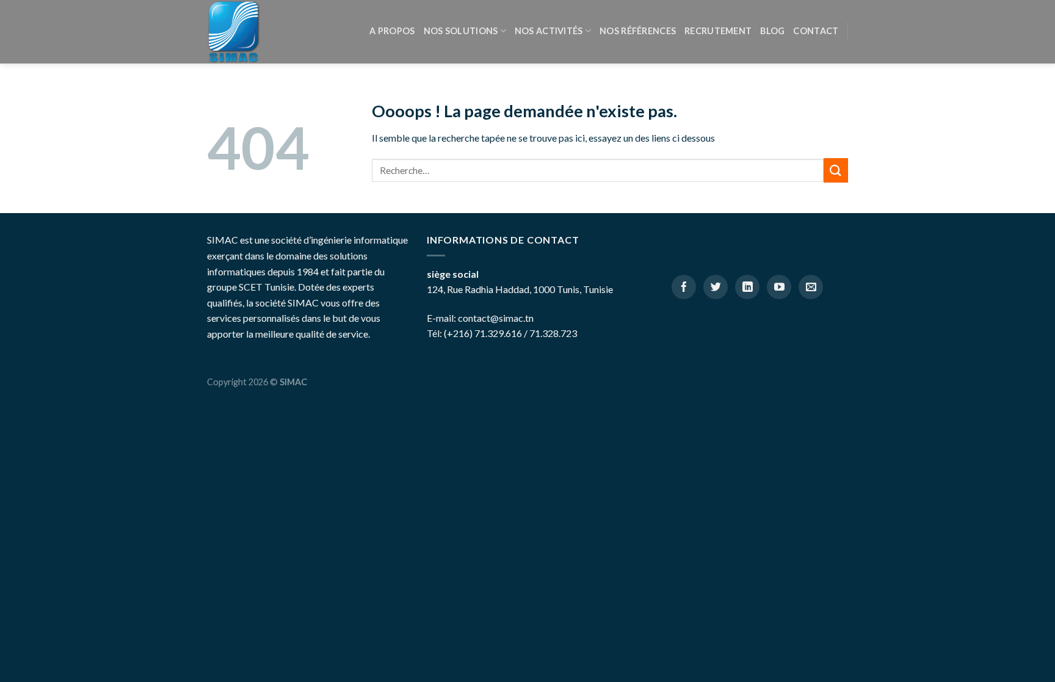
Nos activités (549, 31)
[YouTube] (779, 287)
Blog (772, 31)
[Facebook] (684, 287)
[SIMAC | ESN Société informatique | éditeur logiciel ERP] (235, 31)
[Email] (811, 287)
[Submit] (836, 170)
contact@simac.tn (496, 318)
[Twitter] (715, 287)
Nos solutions (461, 31)
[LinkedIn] (747, 287)
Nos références (638, 31)
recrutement (718, 31)
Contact (815, 31)
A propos (392, 31)
